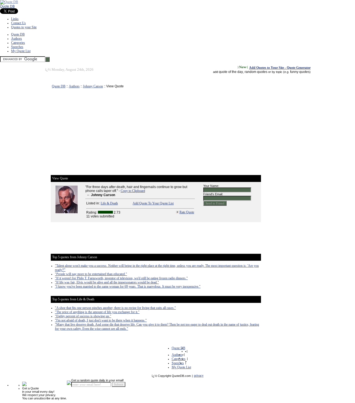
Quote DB (7, 6)
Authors (16, 38)
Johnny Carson (93, 86)
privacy (199, 375)
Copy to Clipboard (133, 191)
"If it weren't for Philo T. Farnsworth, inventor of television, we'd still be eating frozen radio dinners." (121, 278)
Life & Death (109, 203)
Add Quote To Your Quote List (153, 203)
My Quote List (21, 51)
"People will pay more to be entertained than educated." (91, 274)
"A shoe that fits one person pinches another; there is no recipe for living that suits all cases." (115, 308)
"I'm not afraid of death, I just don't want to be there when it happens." (101, 320)
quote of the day (231, 72)
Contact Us (18, 23)
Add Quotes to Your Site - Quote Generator (280, 68)
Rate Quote (186, 212)
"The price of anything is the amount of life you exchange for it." (97, 312)
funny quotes (300, 72)
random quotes (256, 72)
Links (15, 19)
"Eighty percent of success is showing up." (83, 316)
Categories (18, 43)
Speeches (17, 47)
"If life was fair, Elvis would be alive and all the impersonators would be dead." (107, 282)
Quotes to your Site (24, 27)
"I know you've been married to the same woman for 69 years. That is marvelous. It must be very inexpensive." (128, 286)
